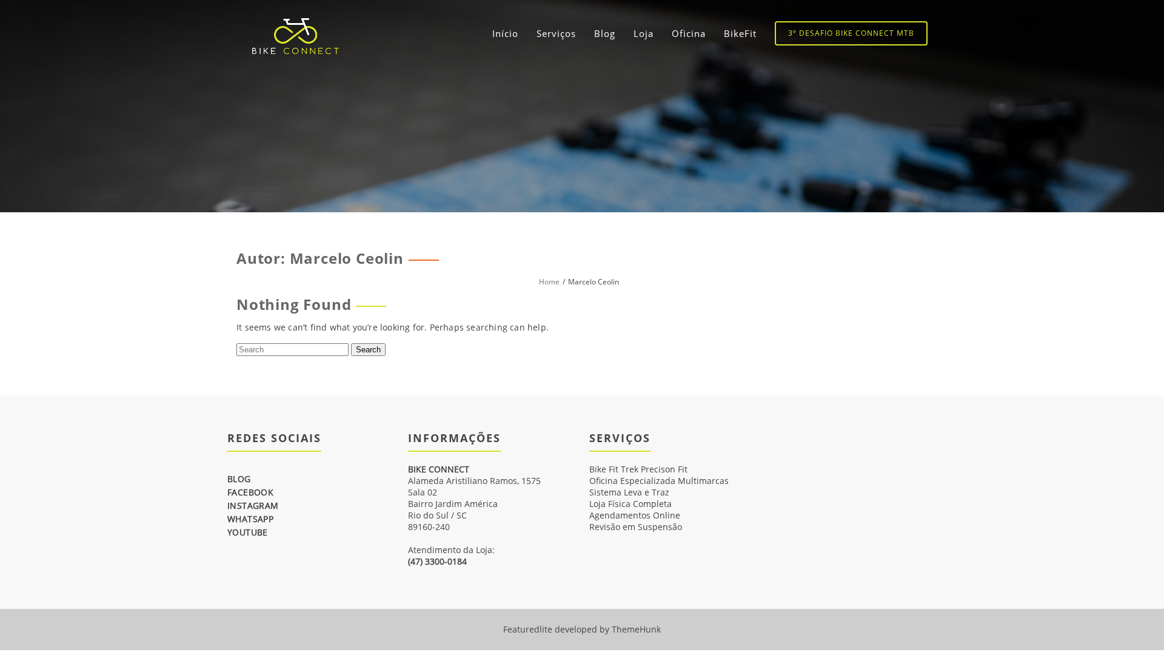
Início (505, 33)
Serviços (556, 33)
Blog (604, 33)
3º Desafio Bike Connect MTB (851, 33)
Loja (644, 33)
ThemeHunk (636, 629)
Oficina (689, 33)
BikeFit (740, 33)
